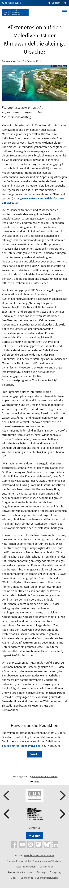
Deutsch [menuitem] (56, 2)
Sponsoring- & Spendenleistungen (39, 877)
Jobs (14, 877)
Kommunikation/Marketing (45, 776)
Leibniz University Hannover (39, 855)
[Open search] (65, 3)
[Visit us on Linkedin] (55, 844)
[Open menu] (64, 12)
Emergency (55, 872)
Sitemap (41, 872)
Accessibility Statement (20, 872)
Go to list (34, 754)
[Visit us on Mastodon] (38, 844)
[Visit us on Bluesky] (46, 844)
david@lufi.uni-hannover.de (19, 745)
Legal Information (26, 866)
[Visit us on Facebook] (14, 844)
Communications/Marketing (47, 861)
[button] (7, 795)
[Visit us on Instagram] (30, 844)
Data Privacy (46, 866)
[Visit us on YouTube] (22, 844)
